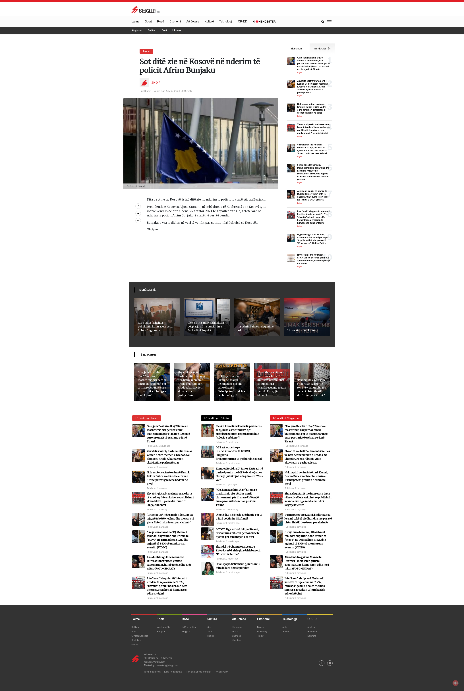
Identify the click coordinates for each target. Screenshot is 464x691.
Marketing (262, 631)
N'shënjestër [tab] (322, 48)
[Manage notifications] (455, 683)
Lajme (135, 21)
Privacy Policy (221, 672)
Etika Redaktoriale (173, 672)
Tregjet (260, 636)
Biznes (260, 627)
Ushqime (236, 640)
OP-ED (242, 21)
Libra (209, 631)
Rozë (160, 21)
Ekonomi (175, 21)
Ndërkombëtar (164, 627)
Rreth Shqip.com (152, 672)
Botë (164, 30)
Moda (235, 631)
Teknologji (226, 21)
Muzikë (210, 636)
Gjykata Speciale (139, 636)
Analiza (311, 627)
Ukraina (176, 30)
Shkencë (286, 631)
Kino (209, 627)
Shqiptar (161, 631)
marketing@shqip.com (167, 665)
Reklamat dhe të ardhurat (198, 672)
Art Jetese (192, 21)
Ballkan (152, 30)
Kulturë (209, 21)
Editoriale (312, 631)
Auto (284, 627)
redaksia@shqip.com (154, 662)
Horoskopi (237, 627)
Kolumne (311, 636)
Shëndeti (236, 636)
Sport (148, 21)
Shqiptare (136, 30)
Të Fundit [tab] (296, 48)
